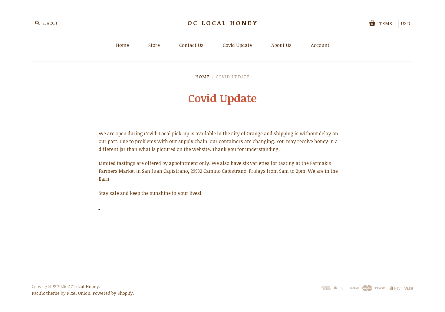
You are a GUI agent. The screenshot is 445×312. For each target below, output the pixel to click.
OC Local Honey (222, 22)
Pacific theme (46, 293)
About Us (281, 45)
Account (320, 45)
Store (154, 45)
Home (122, 45)
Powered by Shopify (113, 293)
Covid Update (237, 45)
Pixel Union (78, 293)
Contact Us (191, 45)
